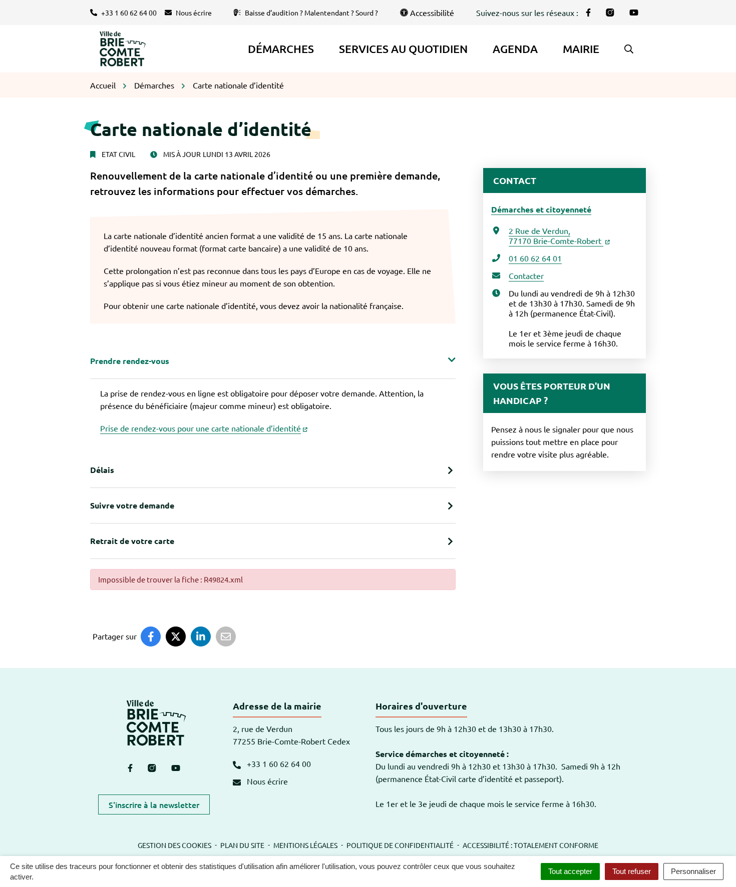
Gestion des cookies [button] (174, 845)
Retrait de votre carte (132, 541)
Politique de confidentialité (400, 845)
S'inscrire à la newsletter (154, 804)
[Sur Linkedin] (201, 636)
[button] (629, 49)
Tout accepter (570, 871)
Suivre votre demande (132, 505)
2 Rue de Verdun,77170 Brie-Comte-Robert (556, 236)
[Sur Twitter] (176, 636)
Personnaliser (693, 871)
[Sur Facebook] (151, 636)
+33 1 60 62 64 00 (278, 763)
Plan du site (242, 845)
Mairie (581, 49)
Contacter (526, 275)
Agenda (515, 49)
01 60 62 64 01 (535, 258)
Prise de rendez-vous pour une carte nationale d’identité (200, 428)
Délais (102, 469)
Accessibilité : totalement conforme (530, 845)
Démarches (281, 49)
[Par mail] (226, 636)
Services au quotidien (403, 49)
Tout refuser (631, 871)
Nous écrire (266, 781)
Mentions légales (305, 845)
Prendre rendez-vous (129, 361)
